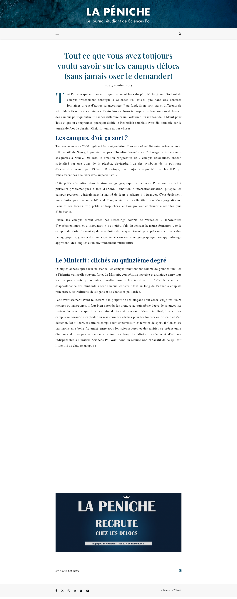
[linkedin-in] (75, 590)
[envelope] (81, 590)
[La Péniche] (118, 14)
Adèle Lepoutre (69, 570)
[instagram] (69, 590)
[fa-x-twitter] (62, 590)
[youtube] (87, 590)
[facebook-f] (57, 590)
